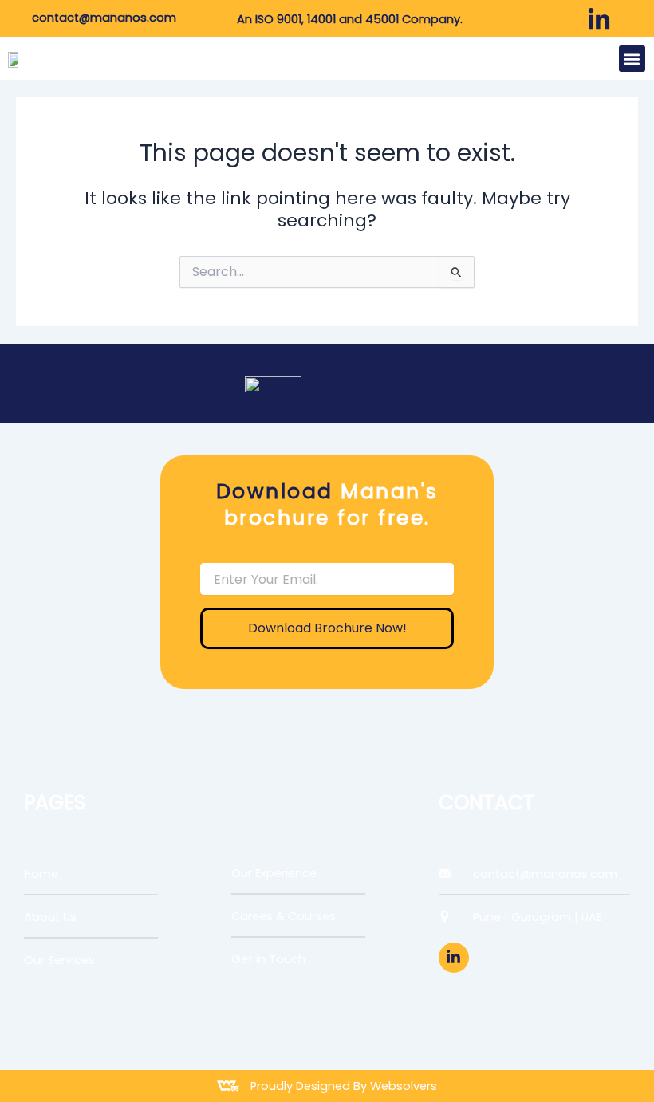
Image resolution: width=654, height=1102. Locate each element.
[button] (632, 58)
